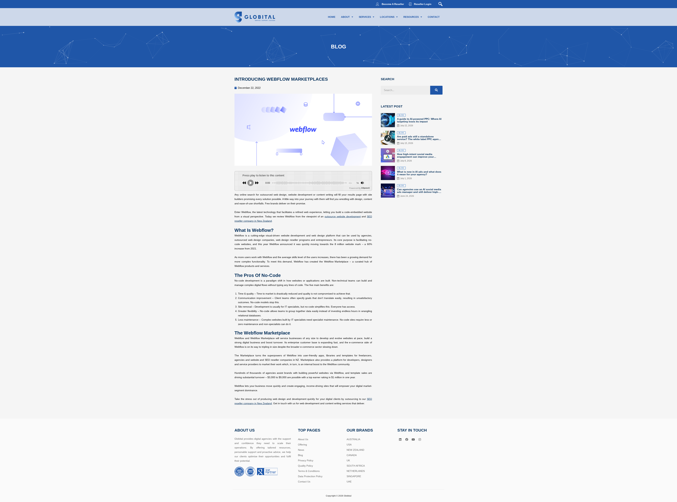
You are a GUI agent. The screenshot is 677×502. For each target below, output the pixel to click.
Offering (302, 444)
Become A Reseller (393, 4)
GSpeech (365, 188)
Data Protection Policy (310, 476)
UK (348, 460)
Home (331, 17)
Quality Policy (305, 465)
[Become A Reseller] (377, 4)
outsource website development (343, 216)
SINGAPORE (354, 476)
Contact (434, 17)
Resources (411, 17)
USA (349, 444)
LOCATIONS (387, 17)
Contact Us (304, 481)
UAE (349, 481)
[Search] (436, 90)
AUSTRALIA (353, 439)
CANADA (352, 455)
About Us (303, 439)
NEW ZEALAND (355, 449)
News (301, 449)
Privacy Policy (305, 460)
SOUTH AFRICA (356, 465)
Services (365, 17)
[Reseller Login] (409, 4)
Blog (300, 455)
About (345, 17)
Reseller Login (422, 4)
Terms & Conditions (309, 471)
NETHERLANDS (356, 471)
